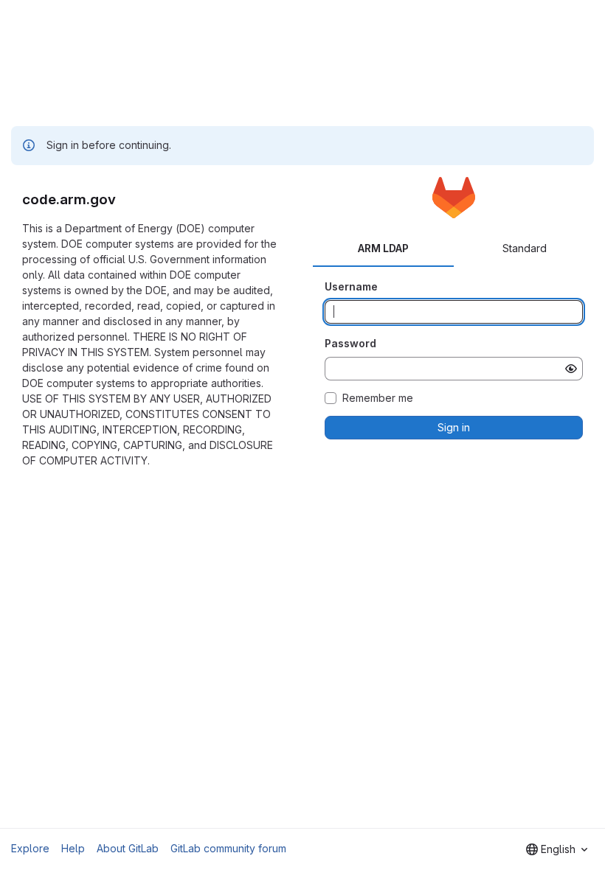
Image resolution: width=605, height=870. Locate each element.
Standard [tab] (524, 248)
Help (73, 848)
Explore (30, 848)
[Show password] (571, 368)
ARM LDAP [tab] (383, 248)
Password (350, 343)
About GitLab (128, 848)
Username (351, 286)
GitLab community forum (228, 848)
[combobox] (556, 849)
